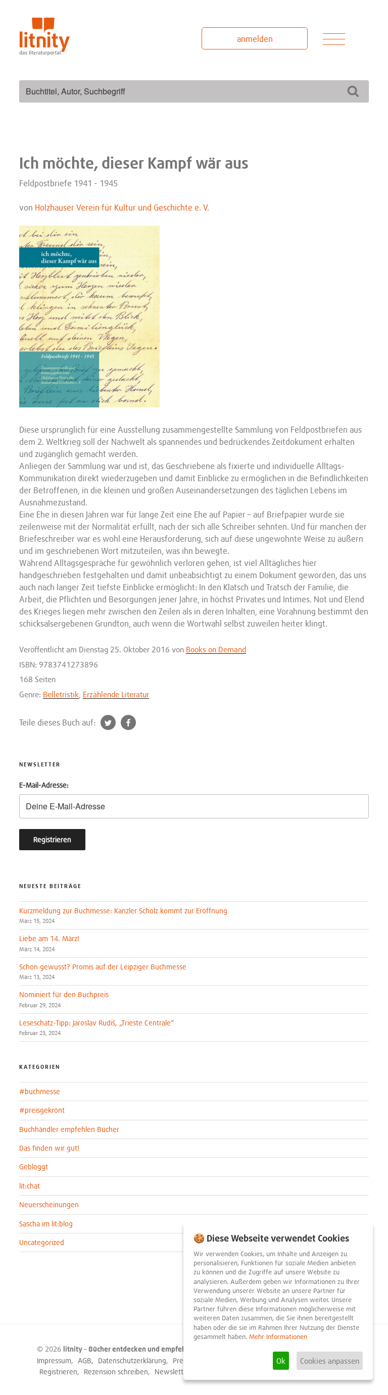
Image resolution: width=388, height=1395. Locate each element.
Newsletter (172, 1371)
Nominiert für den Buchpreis (64, 994)
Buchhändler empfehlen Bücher (69, 1129)
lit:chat (29, 1185)
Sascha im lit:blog (46, 1223)
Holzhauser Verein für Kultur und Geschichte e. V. (122, 207)
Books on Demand (216, 649)
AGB (84, 1360)
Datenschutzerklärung (132, 1360)
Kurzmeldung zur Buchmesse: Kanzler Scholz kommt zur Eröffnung (123, 910)
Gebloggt (33, 1166)
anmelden (255, 39)
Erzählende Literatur (116, 694)
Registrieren (58, 1371)
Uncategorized (41, 1242)
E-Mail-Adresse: (44, 785)
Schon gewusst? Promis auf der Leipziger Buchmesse (102, 966)
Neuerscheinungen (49, 1204)
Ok (280, 1360)
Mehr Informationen (278, 1336)
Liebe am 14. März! (49, 938)
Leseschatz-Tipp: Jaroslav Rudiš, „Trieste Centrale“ (96, 1022)
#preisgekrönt (42, 1110)
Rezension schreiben (116, 1371)
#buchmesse (39, 1091)
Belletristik (61, 694)
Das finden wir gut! (49, 1148)
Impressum (54, 1360)
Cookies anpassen (329, 1360)
